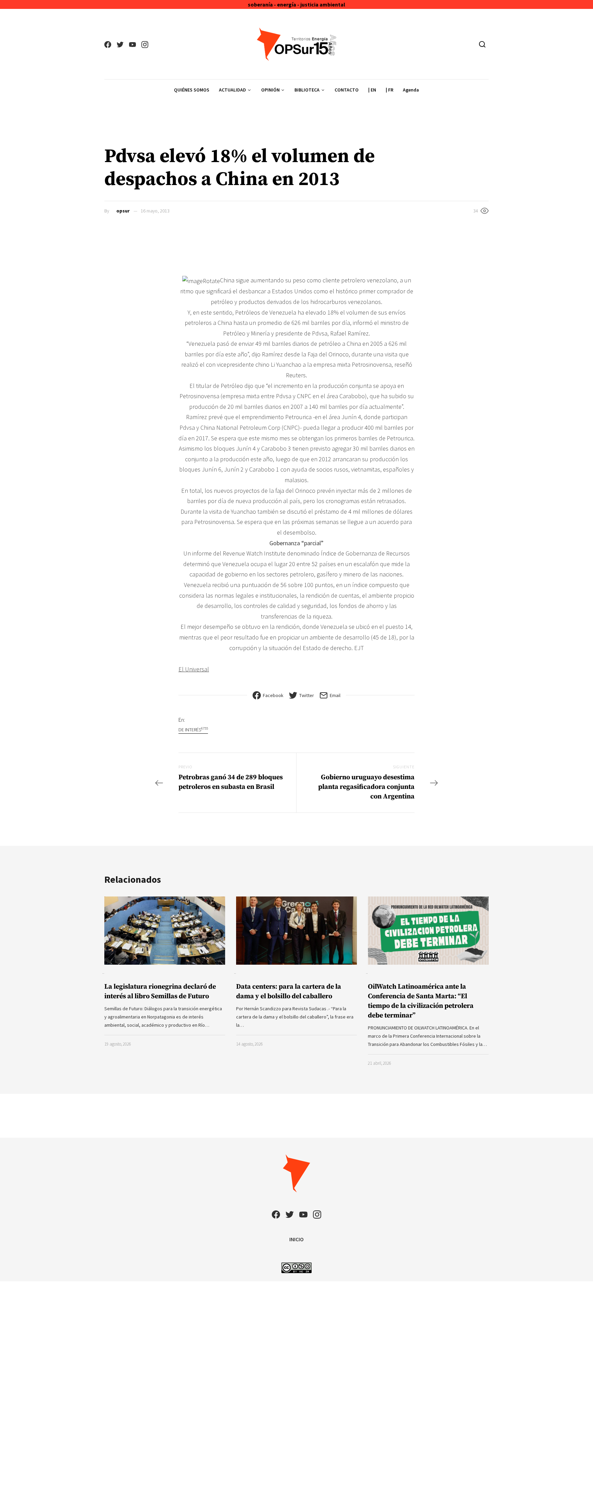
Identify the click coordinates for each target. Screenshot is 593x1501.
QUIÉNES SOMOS (191, 90)
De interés (193, 729)
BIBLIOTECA (306, 90)
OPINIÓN (270, 90)
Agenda (411, 90)
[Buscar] (482, 44)
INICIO (296, 1239)
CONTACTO (347, 90)
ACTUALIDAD (232, 90)
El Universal (193, 669)
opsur (123, 211)
